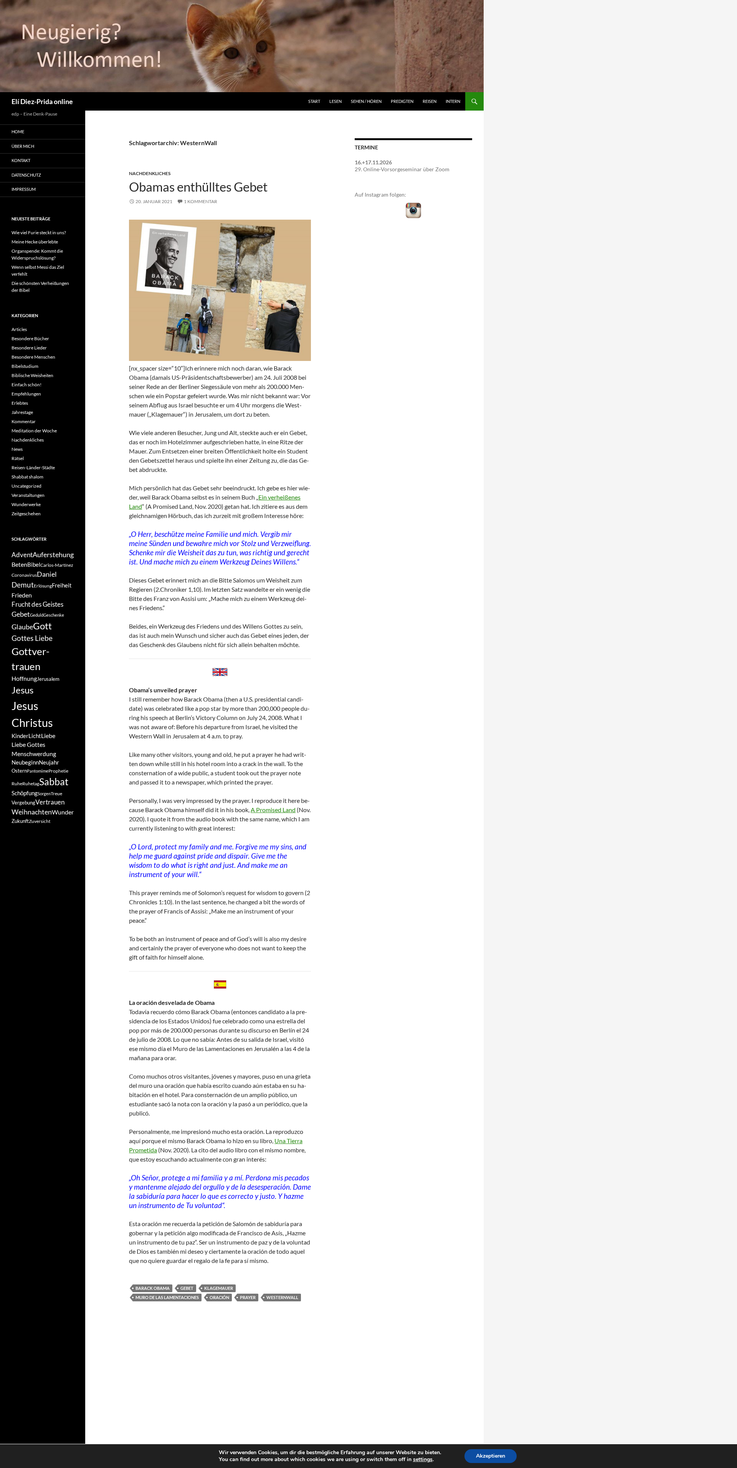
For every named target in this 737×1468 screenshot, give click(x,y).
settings (423, 1459)
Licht (34, 736)
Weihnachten (32, 812)
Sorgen (44, 793)
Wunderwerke (26, 504)
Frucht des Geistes (37, 604)
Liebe (48, 735)
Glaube (22, 627)
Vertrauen (49, 802)
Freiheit (62, 585)
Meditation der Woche (34, 431)
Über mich (23, 146)
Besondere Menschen (33, 357)
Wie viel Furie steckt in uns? (39, 232)
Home (18, 131)
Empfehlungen (26, 394)
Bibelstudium (25, 366)
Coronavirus (24, 575)
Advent (22, 555)
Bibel (33, 564)
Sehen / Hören (366, 101)
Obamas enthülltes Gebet (198, 186)
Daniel (47, 574)
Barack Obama (153, 1288)
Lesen (335, 101)
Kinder (20, 736)
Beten (19, 564)
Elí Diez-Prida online (42, 101)
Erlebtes (20, 403)
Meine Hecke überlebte (35, 242)
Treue (56, 793)
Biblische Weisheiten (32, 375)
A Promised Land (273, 809)
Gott (42, 626)
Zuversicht (39, 821)
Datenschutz (26, 174)
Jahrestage (22, 412)
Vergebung (23, 802)
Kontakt (21, 160)
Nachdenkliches (149, 173)
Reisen (429, 101)
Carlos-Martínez (56, 565)
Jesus (22, 689)
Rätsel (18, 458)
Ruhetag (30, 783)
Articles (19, 329)
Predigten (402, 101)
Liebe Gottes (28, 744)
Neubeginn (25, 762)
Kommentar (24, 421)
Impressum (24, 189)
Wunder (63, 812)
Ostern (19, 771)
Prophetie (58, 771)
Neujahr (49, 762)
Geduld (36, 614)
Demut (23, 584)
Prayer (248, 1297)
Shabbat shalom (27, 477)
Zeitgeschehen (26, 513)
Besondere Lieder (29, 348)
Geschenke (53, 614)
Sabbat (53, 781)
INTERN (453, 101)
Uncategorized (26, 486)
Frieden (22, 595)
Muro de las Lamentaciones (167, 1297)
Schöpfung (25, 793)
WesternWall (282, 1297)
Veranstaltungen (28, 495)
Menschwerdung (34, 753)
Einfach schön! (26, 384)
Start (314, 101)
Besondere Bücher (30, 338)
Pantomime (37, 770)
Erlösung (43, 586)
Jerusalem (48, 679)
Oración (219, 1297)
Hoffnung (24, 678)
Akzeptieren (490, 1456)
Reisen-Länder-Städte (33, 467)
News (17, 449)
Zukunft (20, 821)
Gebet (186, 1288)
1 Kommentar (200, 201)
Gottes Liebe (32, 638)
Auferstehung (53, 554)
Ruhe (17, 783)
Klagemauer (218, 1288)
